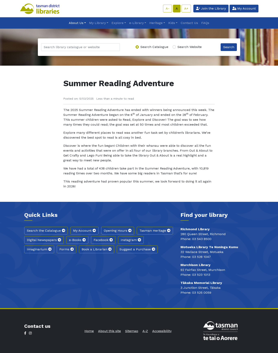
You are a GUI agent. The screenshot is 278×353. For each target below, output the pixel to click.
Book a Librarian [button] (95, 249)
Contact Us (189, 23)
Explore (118, 23)
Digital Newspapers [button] (42, 240)
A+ (186, 8)
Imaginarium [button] (37, 249)
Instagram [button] (129, 240)
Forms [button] (64, 249)
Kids (171, 23)
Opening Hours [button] (116, 230)
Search (228, 47)
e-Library (136, 23)
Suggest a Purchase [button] (135, 249)
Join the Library (213, 8)
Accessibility (162, 331)
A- (167, 8)
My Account (246, 8)
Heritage (156, 23)
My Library (97, 23)
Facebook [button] (101, 240)
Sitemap (131, 331)
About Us (76, 23)
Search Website (189, 47)
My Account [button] (83, 230)
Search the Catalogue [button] (44, 230)
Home (89, 331)
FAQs (205, 23)
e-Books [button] (75, 240)
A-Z (145, 331)
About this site (109, 331)
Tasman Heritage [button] (153, 230)
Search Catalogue (154, 47)
